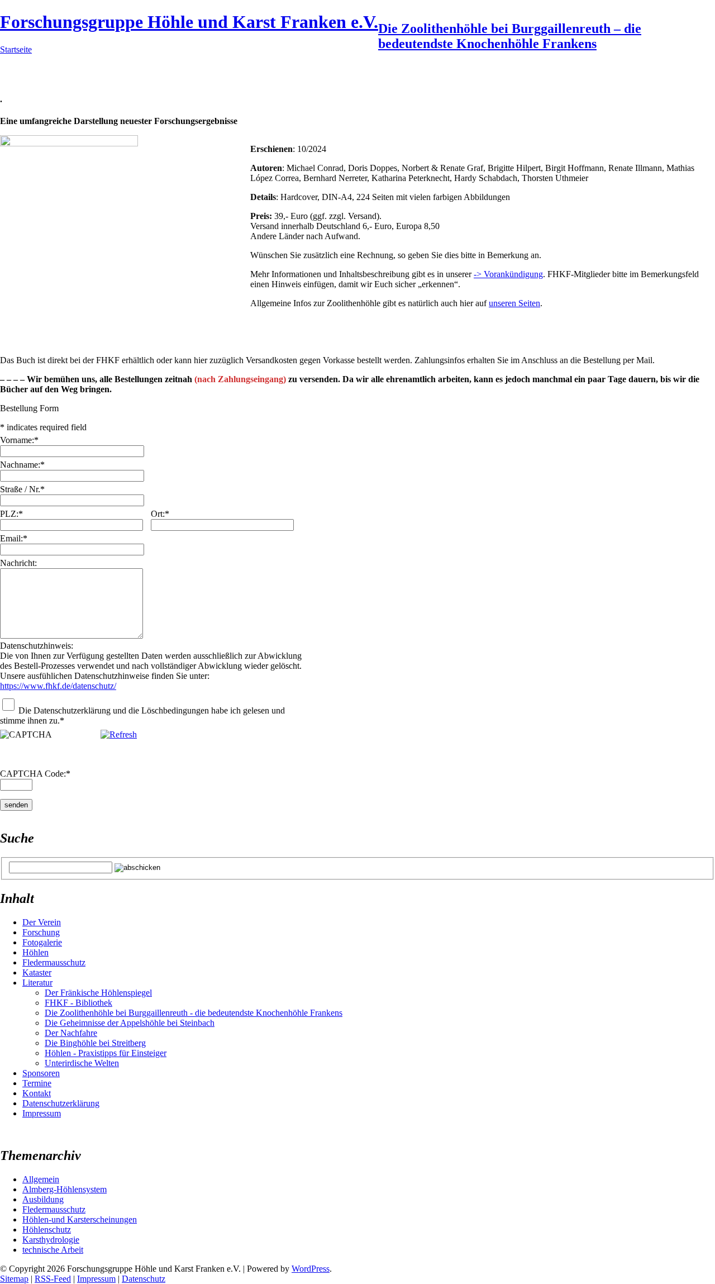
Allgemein (40, 1179)
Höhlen (35, 952)
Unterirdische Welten (82, 1063)
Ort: (160, 514)
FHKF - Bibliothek (78, 1002)
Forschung (41, 932)
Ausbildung (43, 1199)
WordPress (311, 1268)
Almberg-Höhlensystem (64, 1189)
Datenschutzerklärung (60, 1103)
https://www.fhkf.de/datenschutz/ (58, 686)
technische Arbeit (52, 1249)
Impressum (41, 1113)
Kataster (36, 972)
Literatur (37, 982)
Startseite (16, 49)
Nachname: (22, 464)
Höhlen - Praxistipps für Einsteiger (105, 1053)
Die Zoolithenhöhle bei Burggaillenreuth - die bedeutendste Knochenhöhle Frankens (193, 1012)
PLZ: (11, 514)
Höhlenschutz (46, 1229)
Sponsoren (41, 1073)
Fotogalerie (42, 942)
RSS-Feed (53, 1278)
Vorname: (19, 440)
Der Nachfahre (71, 1033)
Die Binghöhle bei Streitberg (95, 1043)
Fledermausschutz (53, 962)
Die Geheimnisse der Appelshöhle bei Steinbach (129, 1023)
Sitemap (14, 1278)
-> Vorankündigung (508, 274)
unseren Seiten (514, 303)
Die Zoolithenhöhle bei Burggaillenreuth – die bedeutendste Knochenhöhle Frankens (509, 36)
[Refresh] (119, 734)
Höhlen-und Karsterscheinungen (79, 1219)
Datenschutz (143, 1278)
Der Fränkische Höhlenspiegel (98, 992)
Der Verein (41, 922)
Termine (36, 1083)
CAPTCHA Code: (35, 773)
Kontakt (36, 1093)
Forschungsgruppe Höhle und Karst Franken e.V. (189, 22)
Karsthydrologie (50, 1239)
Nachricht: (18, 563)
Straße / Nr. (22, 489)
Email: (13, 538)
